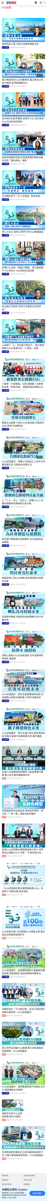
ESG (4, 778)
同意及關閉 (36, 1193)
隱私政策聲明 (7, 1184)
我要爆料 (27, 1184)
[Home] (11, 2)
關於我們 (5, 1180)
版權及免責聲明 (29, 1175)
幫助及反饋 (28, 1180)
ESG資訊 (5, 47)
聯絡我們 (5, 1175)
